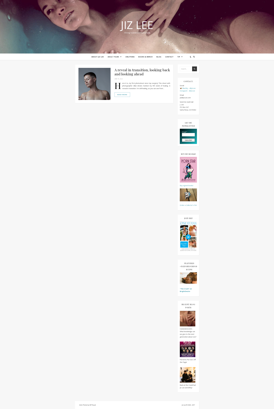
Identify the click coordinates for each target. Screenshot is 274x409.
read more (122, 95)
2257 (193, 405)
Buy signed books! (186, 185)
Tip (178, 57)
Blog (158, 57)
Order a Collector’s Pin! (188, 205)
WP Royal (93, 405)
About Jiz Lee (97, 57)
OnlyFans (130, 57)
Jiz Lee (137, 24)
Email (184, 132)
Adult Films (113, 57)
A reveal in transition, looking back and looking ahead (142, 72)
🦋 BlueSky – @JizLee (188, 88)
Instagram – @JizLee (187, 91)
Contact (169, 57)
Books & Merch (145, 57)
